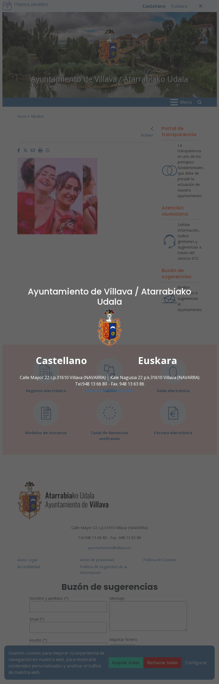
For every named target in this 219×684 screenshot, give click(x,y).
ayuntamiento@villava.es (109, 390)
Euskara (157, 360)
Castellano (61, 360)
